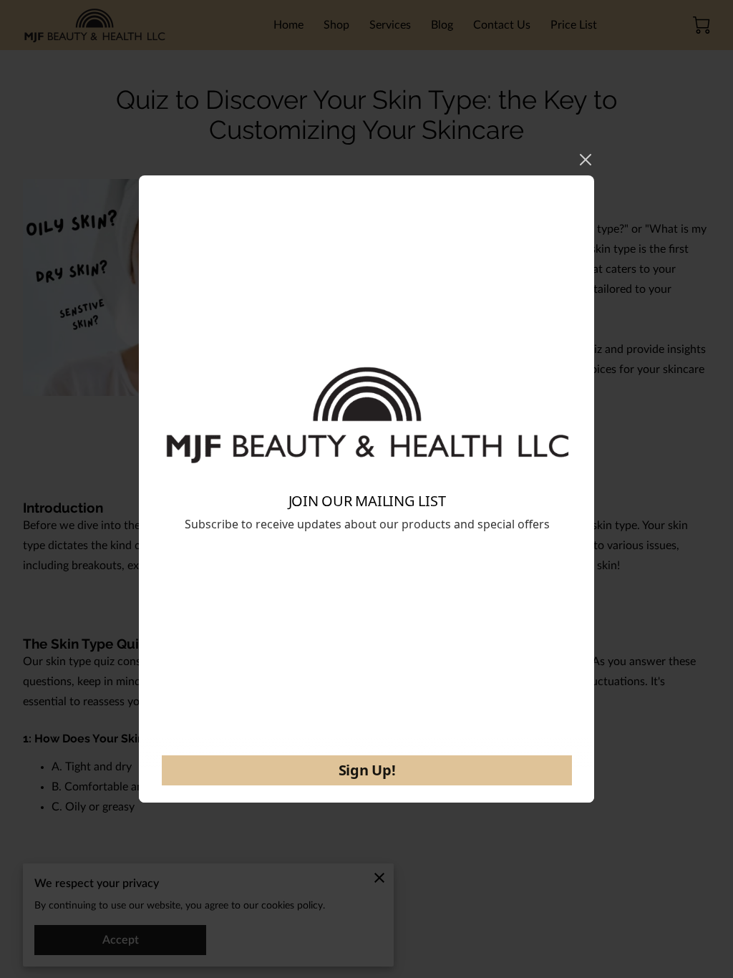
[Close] (585, 159)
